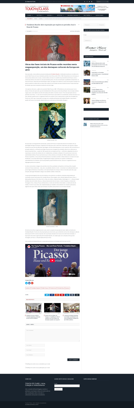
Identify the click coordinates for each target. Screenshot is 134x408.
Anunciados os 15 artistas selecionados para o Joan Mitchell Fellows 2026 (100, 74)
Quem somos (99, 15)
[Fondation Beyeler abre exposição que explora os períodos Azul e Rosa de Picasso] (52, 48)
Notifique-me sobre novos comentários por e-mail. (38, 364)
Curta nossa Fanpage (90, 109)
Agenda (49, 15)
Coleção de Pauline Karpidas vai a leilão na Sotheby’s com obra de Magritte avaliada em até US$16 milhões (71, 317)
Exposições (77, 31)
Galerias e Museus (73, 15)
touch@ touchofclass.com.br (31, 404)
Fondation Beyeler (55, 74)
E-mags (29, 15)
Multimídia (87, 15)
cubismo (28, 288)
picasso (67, 288)
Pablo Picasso (45, 288)
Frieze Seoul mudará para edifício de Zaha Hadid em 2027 (53, 1)
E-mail (85, 35)
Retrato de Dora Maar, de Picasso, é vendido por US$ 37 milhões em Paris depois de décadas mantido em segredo (52, 317)
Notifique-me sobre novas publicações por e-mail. (38, 367)
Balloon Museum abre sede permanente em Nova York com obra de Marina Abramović (99, 64)
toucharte (29, 31)
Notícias (39, 15)
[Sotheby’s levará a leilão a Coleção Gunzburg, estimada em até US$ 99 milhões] (33, 308)
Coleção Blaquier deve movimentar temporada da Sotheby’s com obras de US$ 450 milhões (99, 92)
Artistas (59, 15)
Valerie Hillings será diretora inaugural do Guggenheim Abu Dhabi (99, 102)
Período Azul (53, 288)
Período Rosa (61, 288)
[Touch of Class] (36, 8)
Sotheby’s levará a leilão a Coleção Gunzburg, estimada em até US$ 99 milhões (33, 317)
